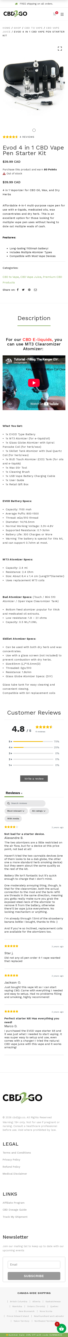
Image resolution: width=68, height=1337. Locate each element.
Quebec (54, 1306)
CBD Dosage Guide (15, 1209)
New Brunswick (27, 1311)
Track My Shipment (15, 1216)
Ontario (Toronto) (36, 1306)
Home (6, 27)
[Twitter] (23, 289)
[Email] (35, 289)
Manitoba (17, 1306)
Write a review (34, 778)
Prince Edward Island (18, 1316)
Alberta (36, 1301)
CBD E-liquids (37, 339)
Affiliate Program (14, 1202)
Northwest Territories (46, 1321)
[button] (34, 741)
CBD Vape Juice (30, 277)
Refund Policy (11, 1166)
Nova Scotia (46, 1311)
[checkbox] (13, 819)
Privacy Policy (11, 1159)
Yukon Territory (21, 1321)
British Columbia (18, 1301)
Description (34, 318)
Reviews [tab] (14, 793)
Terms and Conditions (17, 1152)
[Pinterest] (29, 289)
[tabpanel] (34, 927)
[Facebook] (17, 289)
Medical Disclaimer (15, 1173)
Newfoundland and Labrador (49, 1316)
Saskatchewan (53, 1301)
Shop (17, 27)
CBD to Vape (33, 27)
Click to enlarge (60, 88)
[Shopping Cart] (54, 14)
